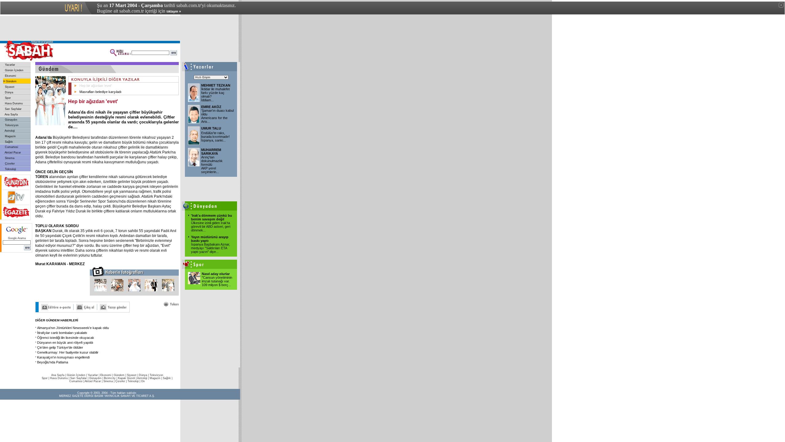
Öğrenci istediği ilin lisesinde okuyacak (65, 337)
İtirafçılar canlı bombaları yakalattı (62, 333)
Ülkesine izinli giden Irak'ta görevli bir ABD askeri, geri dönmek (210, 226)
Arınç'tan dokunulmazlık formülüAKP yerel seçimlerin (212, 164)
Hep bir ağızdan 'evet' (95, 85)
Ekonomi (10, 75)
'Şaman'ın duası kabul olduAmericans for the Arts (217, 116)
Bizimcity (110, 378)
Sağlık (8, 141)
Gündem (11, 81)
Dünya (8, 92)
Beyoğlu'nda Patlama (52, 362)
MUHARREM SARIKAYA (211, 151)
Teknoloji (10, 169)
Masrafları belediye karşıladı (100, 92)
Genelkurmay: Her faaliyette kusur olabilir (67, 352)
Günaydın (10, 119)
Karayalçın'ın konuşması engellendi (63, 357)
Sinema (9, 158)
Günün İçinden (13, 70)
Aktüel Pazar (12, 152)
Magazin (10, 136)
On (143, 381)
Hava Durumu (13, 103)
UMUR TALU (211, 128)
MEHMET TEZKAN (215, 85)
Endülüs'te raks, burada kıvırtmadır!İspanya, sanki (215, 136)
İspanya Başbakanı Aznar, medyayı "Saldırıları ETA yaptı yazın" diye (210, 248)
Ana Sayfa (11, 114)
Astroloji (9, 130)
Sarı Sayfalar (12, 108)
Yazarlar (9, 64)
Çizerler (9, 163)
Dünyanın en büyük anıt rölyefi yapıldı (65, 342)
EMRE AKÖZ (211, 107)
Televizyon (11, 125)
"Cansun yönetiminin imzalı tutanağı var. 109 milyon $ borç (217, 281)
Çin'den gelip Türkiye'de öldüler (60, 347)
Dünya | (144, 375)
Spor (7, 97)
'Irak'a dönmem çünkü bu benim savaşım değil (211, 217)
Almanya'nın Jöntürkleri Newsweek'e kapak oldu (73, 328)
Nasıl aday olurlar (216, 274)
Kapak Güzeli (126, 378)
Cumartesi (11, 147)
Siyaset (9, 86)
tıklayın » (174, 11)
